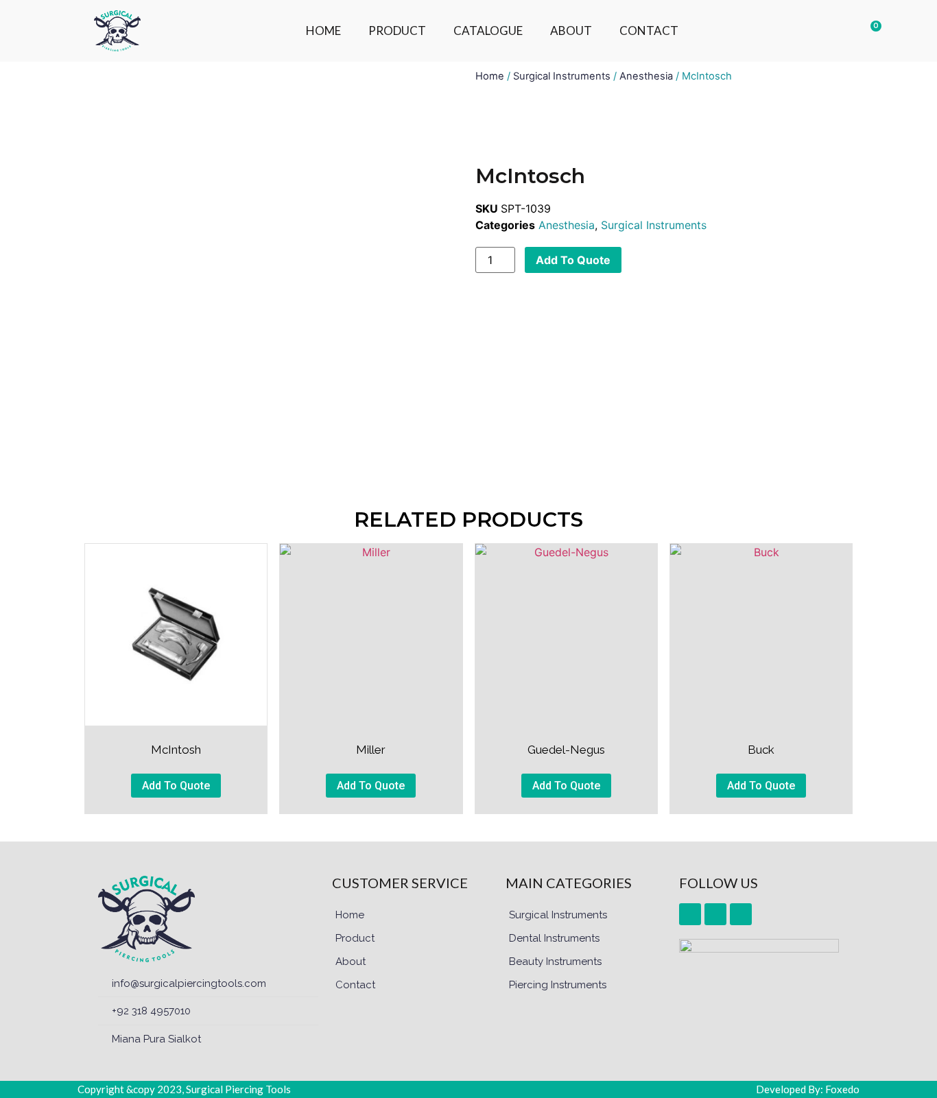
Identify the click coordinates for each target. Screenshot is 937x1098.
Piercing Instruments (557, 985)
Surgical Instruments (561, 76)
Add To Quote (573, 260)
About (350, 961)
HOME (323, 30)
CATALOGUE (488, 30)
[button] (797, 31)
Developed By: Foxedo (807, 1089)
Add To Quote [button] (176, 785)
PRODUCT (397, 30)
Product (355, 938)
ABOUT (571, 30)
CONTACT (648, 30)
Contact (355, 985)
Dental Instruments (554, 938)
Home (489, 76)
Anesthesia (646, 76)
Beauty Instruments (555, 961)
